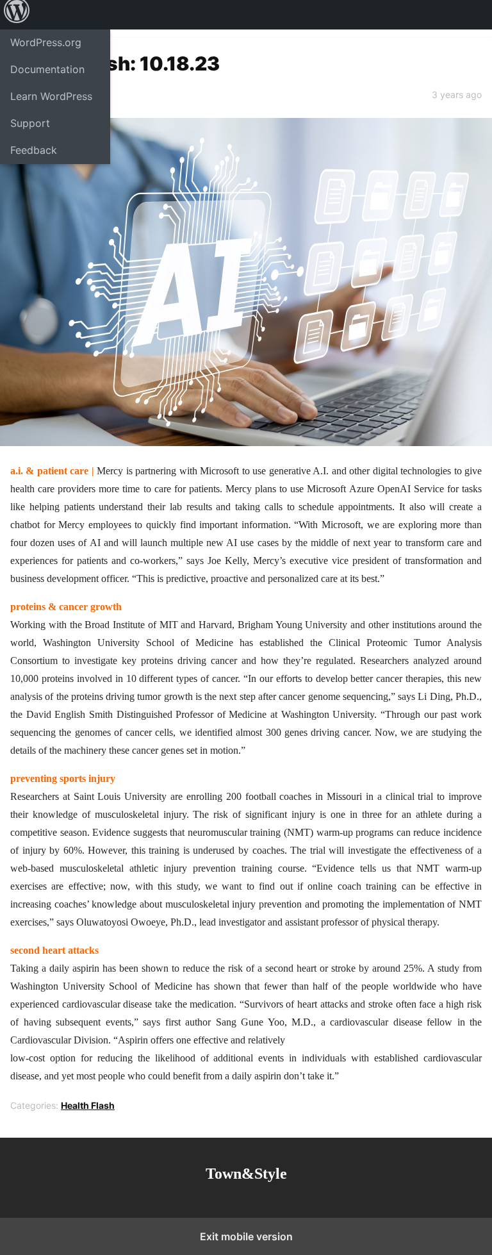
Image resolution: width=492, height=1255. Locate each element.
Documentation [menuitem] (47, 69)
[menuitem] (16, 14)
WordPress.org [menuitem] (45, 42)
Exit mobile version (246, 1236)
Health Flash (88, 1105)
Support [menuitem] (30, 123)
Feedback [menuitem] (33, 150)
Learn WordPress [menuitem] (51, 96)
